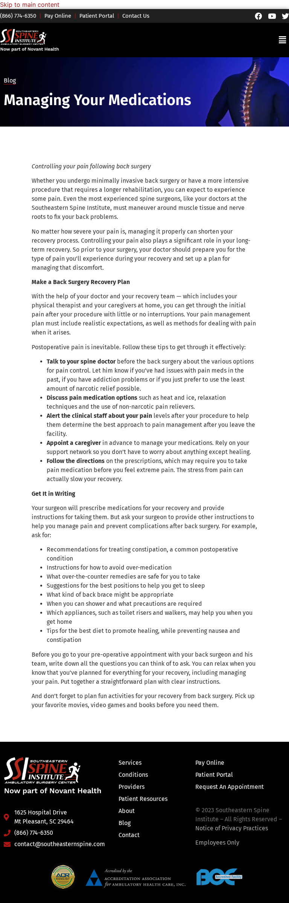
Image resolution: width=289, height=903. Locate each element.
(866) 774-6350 (21, 15)
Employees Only (217, 842)
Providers (131, 786)
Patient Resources (143, 798)
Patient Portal (96, 15)
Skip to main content (29, 4)
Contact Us (135, 15)
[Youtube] (271, 16)
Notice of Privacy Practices (231, 828)
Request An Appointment (229, 786)
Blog (10, 80)
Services (130, 762)
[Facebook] (258, 16)
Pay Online (57, 15)
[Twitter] (285, 16)
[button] (282, 40)
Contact (129, 835)
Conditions (133, 774)
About (127, 810)
